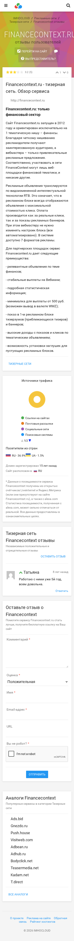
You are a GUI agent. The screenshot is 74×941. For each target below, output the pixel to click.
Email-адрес (16, 709)
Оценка (12, 675)
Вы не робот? (17, 743)
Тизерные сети (19, 363)
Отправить (37, 774)
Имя (10, 692)
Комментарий (17, 639)
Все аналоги (18, 894)
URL (10, 726)
